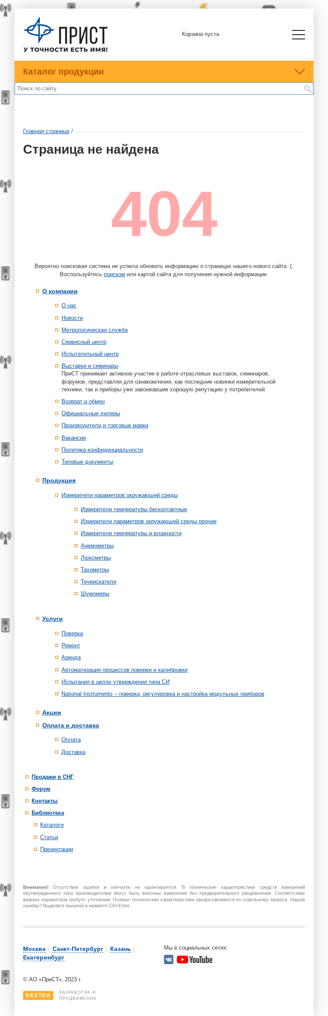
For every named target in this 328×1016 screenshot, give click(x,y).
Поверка (72, 633)
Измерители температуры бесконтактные (134, 509)
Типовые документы (87, 462)
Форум (41, 789)
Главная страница (46, 131)
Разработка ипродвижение (61, 995)
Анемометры (97, 545)
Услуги (52, 618)
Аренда (71, 657)
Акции (51, 712)
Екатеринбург (43, 957)
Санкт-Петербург (78, 948)
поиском (114, 274)
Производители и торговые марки (105, 425)
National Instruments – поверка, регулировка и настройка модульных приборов (163, 694)
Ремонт (71, 645)
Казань (120, 948)
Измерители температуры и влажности (131, 533)
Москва (34, 948)
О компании (60, 291)
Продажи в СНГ (52, 777)
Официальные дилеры (91, 413)
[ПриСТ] (65, 51)
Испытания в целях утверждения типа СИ (116, 682)
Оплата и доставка (70, 725)
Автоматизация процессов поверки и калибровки (124, 670)
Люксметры (96, 557)
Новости (72, 318)
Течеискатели (98, 581)
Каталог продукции (63, 71)
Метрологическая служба (95, 330)
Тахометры (95, 569)
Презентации (56, 849)
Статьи (49, 837)
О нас (69, 305)
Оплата (71, 739)
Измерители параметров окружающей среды (120, 495)
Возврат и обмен (83, 401)
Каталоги (52, 825)
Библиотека (48, 813)
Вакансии (74, 438)
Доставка (73, 752)
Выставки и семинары (90, 366)
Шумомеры (95, 593)
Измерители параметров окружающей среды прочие (149, 521)
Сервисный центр (84, 342)
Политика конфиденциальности (102, 450)
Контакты (45, 801)
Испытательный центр (90, 354)
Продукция (59, 480)
